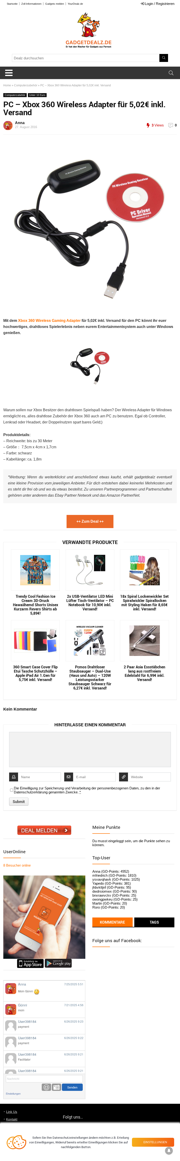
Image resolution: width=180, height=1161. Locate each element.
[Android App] (58, 961)
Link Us (11, 1112)
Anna (20, 123)
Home (7, 85)
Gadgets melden (54, 3)
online (17, 865)
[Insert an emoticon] (46, 1087)
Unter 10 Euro (37, 95)
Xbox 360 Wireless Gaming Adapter (49, 321)
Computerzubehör (25, 85)
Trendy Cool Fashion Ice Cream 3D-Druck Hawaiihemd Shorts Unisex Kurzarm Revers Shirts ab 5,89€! (35, 604)
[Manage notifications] (169, 1150)
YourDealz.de (75, 3)
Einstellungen (13, 1093)
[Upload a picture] (56, 1087)
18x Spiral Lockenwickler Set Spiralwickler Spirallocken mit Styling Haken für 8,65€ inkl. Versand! (144, 602)
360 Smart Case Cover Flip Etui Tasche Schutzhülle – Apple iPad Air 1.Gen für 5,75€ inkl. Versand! (35, 673)
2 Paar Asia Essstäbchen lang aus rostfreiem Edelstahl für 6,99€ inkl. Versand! (144, 673)
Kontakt (11, 1119)
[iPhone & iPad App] (30, 961)
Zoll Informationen (31, 3)
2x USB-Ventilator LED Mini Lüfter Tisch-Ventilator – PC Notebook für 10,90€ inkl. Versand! (90, 602)
